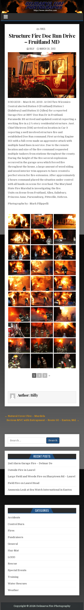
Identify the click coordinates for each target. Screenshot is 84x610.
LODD (11, 557)
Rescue (12, 563)
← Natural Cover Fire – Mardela (25, 416)
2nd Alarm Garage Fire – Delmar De (30, 463)
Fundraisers (15, 537)
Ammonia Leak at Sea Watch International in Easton (40, 489)
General (13, 543)
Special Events (17, 570)
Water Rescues (17, 583)
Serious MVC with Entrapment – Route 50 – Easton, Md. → (43, 420)
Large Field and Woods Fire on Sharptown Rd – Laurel (41, 476)
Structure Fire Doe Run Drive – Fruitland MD (42, 38)
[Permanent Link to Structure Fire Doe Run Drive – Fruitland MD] (42, 75)
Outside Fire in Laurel (21, 469)
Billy (31, 48)
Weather (13, 590)
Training (13, 576)
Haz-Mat (13, 550)
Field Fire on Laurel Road (23, 483)
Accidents (14, 517)
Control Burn (16, 524)
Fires (42, 28)
